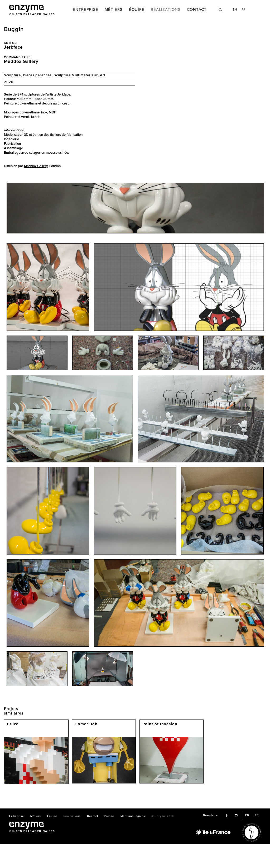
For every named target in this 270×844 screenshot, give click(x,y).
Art (102, 75)
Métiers (114, 10)
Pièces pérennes (37, 75)
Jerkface (13, 47)
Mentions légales (132, 816)
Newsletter (211, 815)
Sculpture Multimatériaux (76, 75)
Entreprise (85, 10)
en (235, 9)
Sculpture (12, 75)
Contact (197, 10)
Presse (109, 816)
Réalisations (166, 10)
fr (243, 9)
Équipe (136, 10)
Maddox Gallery (21, 61)
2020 (8, 82)
